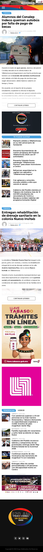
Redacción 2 (14, 33)
